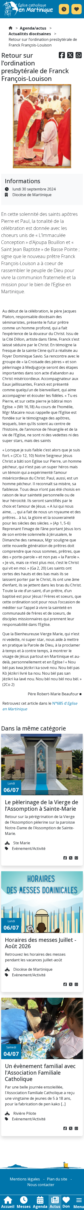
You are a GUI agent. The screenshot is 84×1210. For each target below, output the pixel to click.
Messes (24, 1206)
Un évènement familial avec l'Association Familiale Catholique (40, 1072)
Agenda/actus (33, 28)
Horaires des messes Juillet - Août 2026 (40, 943)
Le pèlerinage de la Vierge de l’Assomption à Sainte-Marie (41, 805)
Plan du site (57, 1179)
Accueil (7, 1206)
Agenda (40, 1206)
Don (66, 1206)
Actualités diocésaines (30, 33)
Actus (55, 1206)
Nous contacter (40, 1184)
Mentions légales (25, 1179)
